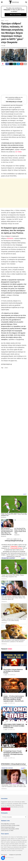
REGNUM (10, 238)
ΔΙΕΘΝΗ (6, 20)
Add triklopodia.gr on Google (14, 101)
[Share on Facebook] (7, 64)
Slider (4, 667)
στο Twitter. (18, 152)
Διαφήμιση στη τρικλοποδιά (15, 854)
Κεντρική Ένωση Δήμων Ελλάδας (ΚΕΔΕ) (10, 825)
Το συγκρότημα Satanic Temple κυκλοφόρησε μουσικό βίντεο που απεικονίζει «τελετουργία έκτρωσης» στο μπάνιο (13, 753)
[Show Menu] (2, 2)
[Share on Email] (21, 64)
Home (2, 20)
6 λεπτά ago (12, 674)
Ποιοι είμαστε (4, 854)
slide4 (6, 367)
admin (6, 674)
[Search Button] (26, 2)
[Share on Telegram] (18, 64)
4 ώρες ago (12, 703)
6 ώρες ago (12, 757)
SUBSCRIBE (6, 809)
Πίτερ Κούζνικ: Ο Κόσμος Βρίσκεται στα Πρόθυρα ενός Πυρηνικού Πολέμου (13, 671)
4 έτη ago (3, 45)
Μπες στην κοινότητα (15, 14)
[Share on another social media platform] (25, 64)
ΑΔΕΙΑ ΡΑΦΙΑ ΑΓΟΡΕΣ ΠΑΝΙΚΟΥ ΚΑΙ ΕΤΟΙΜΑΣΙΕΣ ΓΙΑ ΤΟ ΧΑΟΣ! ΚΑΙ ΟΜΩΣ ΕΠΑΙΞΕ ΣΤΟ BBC (13, 726)
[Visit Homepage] (14, 2)
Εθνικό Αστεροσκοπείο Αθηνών (8, 827)
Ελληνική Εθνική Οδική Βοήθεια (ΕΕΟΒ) (10, 828)
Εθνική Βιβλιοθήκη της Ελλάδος (8, 823)
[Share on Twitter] (11, 64)
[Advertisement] (14, 81)
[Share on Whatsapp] (14, 64)
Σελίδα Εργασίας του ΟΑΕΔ (7, 830)
